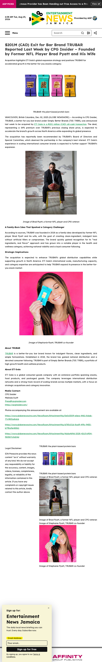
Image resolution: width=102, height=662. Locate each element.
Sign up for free (26, 649)
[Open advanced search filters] (88, 33)
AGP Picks (8, 4)
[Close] (48, 608)
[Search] (82, 33)
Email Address (14, 638)
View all (96, 4)
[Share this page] (95, 32)
